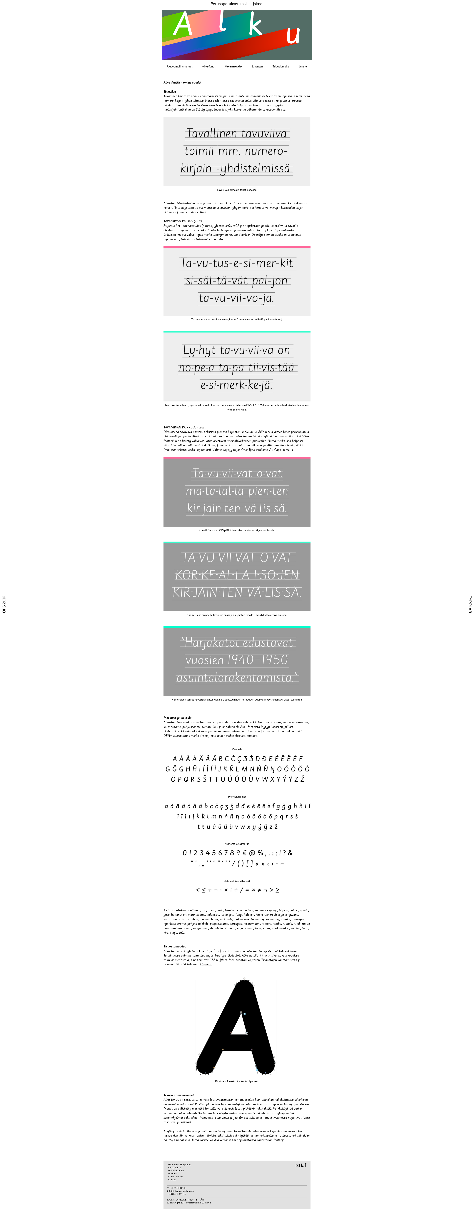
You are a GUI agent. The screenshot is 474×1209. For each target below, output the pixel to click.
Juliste (303, 66)
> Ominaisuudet (175, 1171)
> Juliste (171, 1180)
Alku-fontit (208, 66)
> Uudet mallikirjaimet (179, 1165)
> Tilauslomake (175, 1177)
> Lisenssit (172, 1174)
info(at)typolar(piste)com (180, 1191)
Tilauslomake (281, 66)
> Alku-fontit (174, 1168)
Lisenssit (257, 66)
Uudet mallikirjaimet (179, 66)
